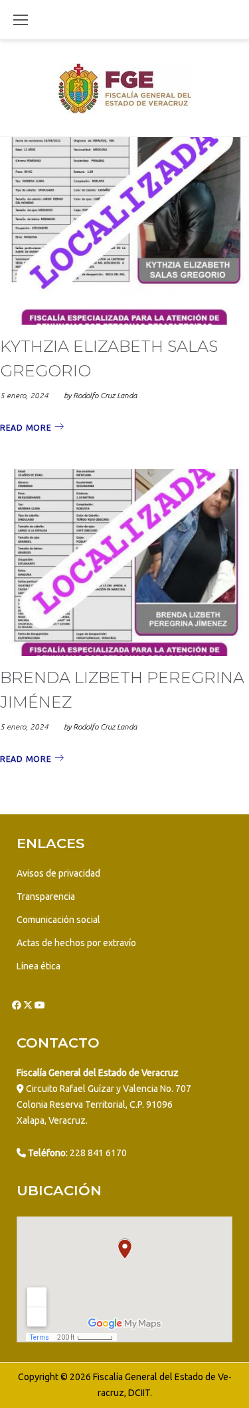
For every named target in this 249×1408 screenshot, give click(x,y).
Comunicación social (58, 919)
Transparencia (46, 896)
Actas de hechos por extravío (76, 943)
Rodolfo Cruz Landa (105, 395)
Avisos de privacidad (58, 873)
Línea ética (38, 966)
